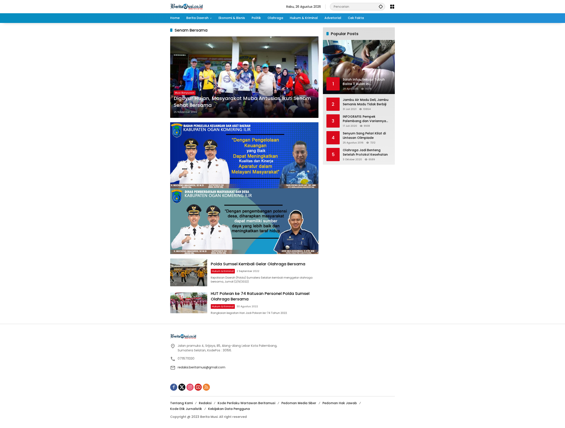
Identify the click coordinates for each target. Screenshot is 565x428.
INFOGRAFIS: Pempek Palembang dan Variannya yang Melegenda (364, 119)
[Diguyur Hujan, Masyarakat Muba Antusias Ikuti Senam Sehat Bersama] (244, 77)
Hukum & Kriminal (223, 271)
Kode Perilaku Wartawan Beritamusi (246, 403)
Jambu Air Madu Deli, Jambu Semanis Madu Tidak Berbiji (365, 102)
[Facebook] (173, 387)
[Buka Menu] (392, 6)
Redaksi (205, 403)
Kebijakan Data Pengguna (229, 409)
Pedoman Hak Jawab (339, 403)
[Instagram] (190, 387)
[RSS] (206, 387)
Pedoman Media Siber (298, 403)
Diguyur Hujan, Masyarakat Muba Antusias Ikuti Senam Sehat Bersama (242, 102)
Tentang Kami (181, 403)
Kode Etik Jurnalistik (186, 409)
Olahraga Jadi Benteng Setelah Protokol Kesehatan (365, 152)
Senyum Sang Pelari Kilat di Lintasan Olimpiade (364, 135)
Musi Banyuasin (184, 92)
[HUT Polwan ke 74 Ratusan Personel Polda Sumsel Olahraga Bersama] (188, 302)
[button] (380, 6)
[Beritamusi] (186, 6)
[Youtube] (198, 387)
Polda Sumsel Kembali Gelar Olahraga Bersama (258, 264)
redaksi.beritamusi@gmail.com (201, 367)
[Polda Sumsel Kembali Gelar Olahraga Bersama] (188, 272)
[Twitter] (181, 387)
